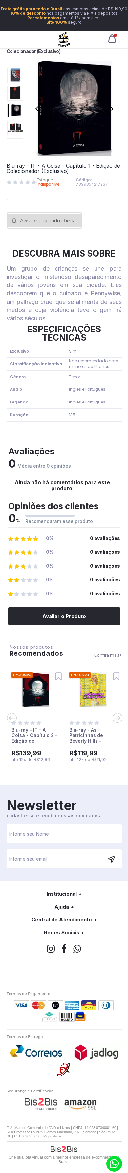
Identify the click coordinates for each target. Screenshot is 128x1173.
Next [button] (15, 143)
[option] (15, 75)
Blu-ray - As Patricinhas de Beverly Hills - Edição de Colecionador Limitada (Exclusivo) (92, 743)
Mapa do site (53, 1136)
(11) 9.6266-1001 (114, 1164)
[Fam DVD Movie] (64, 39)
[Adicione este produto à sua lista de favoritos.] (58, 676)
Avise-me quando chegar (48, 221)
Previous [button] (15, 63)
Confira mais (108, 655)
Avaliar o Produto (64, 616)
